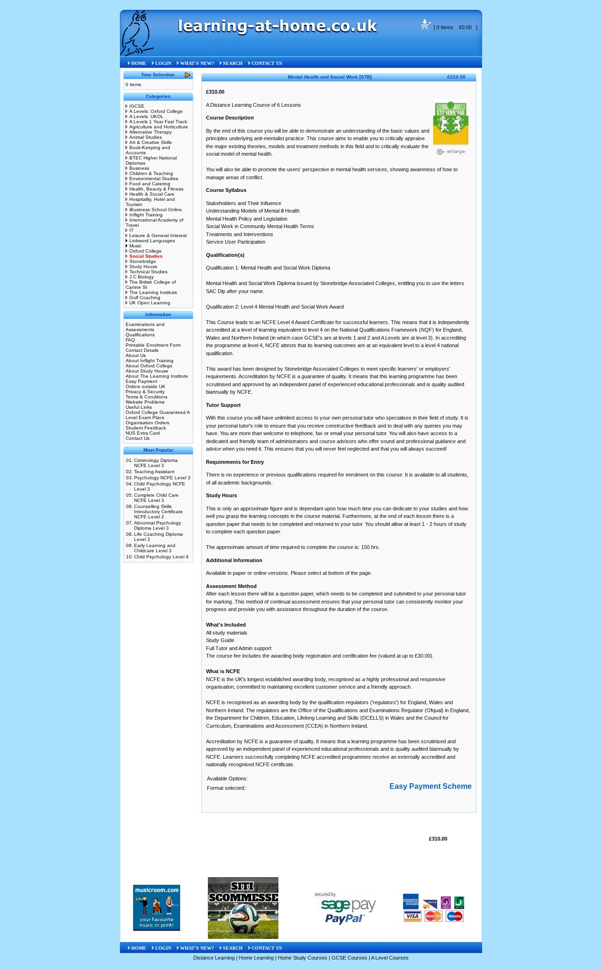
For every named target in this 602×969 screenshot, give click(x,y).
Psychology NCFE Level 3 (162, 477)
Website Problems (145, 402)
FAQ (130, 339)
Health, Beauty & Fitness (156, 188)
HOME (138, 63)
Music (135, 245)
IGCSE (136, 106)
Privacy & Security (145, 391)
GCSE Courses (349, 958)
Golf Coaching (144, 297)
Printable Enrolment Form (153, 345)
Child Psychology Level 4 (161, 556)
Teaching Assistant (154, 471)
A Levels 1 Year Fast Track (158, 121)
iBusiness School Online (155, 209)
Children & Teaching (151, 173)
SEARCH (233, 63)
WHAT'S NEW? (197, 63)
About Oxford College (149, 365)
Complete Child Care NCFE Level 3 (156, 497)
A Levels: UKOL (146, 116)
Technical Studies (148, 271)
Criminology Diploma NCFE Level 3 (156, 463)
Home (179, 47)
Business (139, 168)
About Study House (147, 370)
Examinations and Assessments (145, 327)
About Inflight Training (150, 360)
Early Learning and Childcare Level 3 (154, 548)
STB (234, 47)
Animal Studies (145, 137)
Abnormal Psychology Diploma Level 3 (157, 525)
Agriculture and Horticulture (158, 126)
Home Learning (256, 958)
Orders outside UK (146, 386)
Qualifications (140, 334)
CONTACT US (267, 63)
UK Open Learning (149, 302)
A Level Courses (390, 958)
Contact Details (142, 350)
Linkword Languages (152, 240)
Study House (143, 266)
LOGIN (163, 63)
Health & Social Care (151, 194)
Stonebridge (142, 261)
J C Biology (141, 276)
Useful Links (139, 407)
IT (131, 230)
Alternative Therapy (150, 132)
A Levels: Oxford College (156, 111)
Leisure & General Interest (158, 235)
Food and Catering (149, 183)
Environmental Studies (153, 178)
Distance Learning (214, 958)
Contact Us (138, 438)
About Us (136, 355)
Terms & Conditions (146, 396)
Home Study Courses (302, 958)
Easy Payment (141, 381)
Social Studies (207, 47)
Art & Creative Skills (150, 142)
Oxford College (145, 251)
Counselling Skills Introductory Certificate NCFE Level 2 (158, 511)
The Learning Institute (153, 292)
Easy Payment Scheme (430, 786)
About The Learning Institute (157, 376)
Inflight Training (146, 214)
